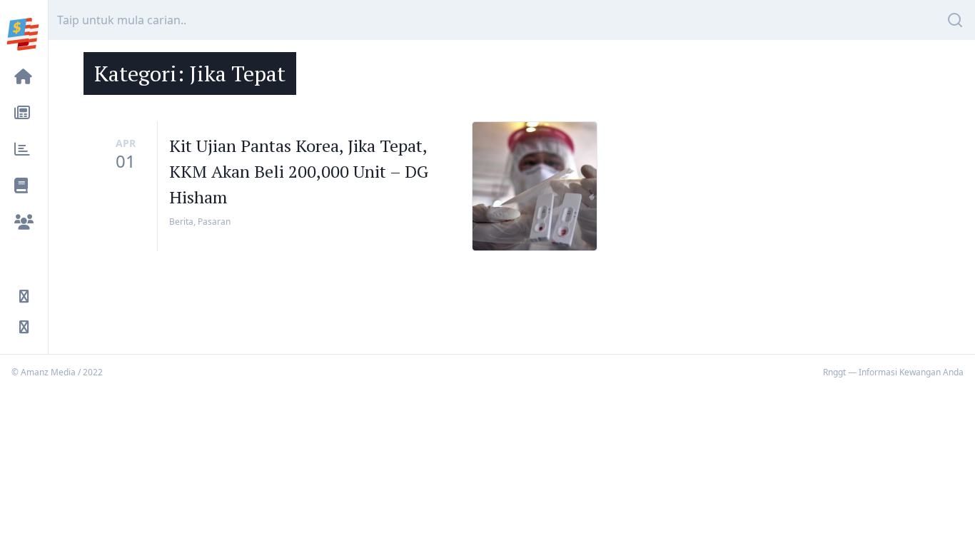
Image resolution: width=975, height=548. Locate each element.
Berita (181, 221)
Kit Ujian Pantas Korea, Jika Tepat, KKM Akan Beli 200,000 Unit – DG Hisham (298, 171)
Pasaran (214, 221)
